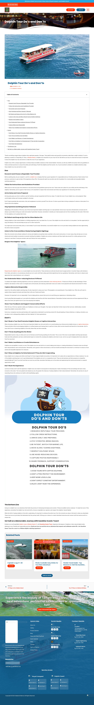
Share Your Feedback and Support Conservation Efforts (23, 127)
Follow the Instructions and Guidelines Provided (21, 106)
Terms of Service (34, 647)
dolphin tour (34, 177)
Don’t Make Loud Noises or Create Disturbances (21, 138)
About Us (32, 625)
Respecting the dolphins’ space (13, 271)
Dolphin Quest (59, 676)
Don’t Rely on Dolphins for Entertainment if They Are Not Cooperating (26, 141)
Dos (9, 100)
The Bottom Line (12, 146)
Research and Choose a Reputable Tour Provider (21, 103)
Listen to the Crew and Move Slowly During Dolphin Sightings (24, 116)
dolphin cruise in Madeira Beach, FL (28, 524)
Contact (32, 644)
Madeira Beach (32, 157)
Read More (11, 565)
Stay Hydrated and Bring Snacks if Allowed (20, 111)
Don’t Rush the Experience (15, 143)
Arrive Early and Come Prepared (17, 108)
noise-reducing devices (55, 281)
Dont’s (9, 130)
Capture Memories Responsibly (17, 125)
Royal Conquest (37, 676)
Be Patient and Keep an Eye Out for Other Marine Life (22, 114)
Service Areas (47, 670)
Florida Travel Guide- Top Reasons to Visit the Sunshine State (73, 564)
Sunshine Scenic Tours (46, 524)
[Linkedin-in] (57, 629)
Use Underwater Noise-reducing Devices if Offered (22, 122)
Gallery (32, 628)
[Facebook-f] (52, 629)
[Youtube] (57, 647)
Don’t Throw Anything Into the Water (18, 135)
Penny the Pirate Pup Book (37, 636)
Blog (31, 633)
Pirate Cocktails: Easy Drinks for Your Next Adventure (46, 564)
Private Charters (34, 630)
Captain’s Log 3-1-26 (15, 563)
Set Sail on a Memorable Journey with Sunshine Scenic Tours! (23, 149)
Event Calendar (34, 639)
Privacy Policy (33, 650)
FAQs (31, 641)
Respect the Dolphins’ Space (16, 119)
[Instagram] (55, 629)
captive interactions (83, 324)
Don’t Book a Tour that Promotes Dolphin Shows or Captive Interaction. (27, 133)
